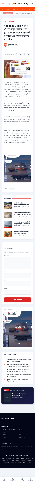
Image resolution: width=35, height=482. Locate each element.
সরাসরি (19, 462)
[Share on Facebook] (16, 54)
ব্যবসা (4, 460)
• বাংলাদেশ (3, 432)
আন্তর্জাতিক (18, 460)
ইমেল (5, 280)
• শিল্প (19, 429)
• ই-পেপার (3, 437)
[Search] (32, 3)
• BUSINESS (5, 434)
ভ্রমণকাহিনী (6, 462)
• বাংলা (19, 432)
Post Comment (17, 299)
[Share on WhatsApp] (24, 54)
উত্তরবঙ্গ (29, 9)
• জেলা (19, 434)
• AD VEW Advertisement (8, 429)
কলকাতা (23, 9)
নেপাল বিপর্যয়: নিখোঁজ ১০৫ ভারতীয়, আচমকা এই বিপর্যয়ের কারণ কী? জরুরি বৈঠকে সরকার (21, 204)
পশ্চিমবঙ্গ (18, 9)
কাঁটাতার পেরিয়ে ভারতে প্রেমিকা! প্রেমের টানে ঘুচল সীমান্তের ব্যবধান (17, 380)
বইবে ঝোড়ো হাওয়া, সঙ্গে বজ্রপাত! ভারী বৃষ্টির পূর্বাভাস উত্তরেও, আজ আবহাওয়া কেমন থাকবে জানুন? (22, 223)
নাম (5, 272)
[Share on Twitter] (20, 54)
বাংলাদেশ (23, 460)
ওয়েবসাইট (6, 288)
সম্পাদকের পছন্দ (13, 462)
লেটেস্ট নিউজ (8, 9)
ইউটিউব (24, 462)
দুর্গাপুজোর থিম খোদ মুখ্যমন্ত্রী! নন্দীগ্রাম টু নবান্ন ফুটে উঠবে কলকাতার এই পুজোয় (19, 375)
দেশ (14, 9)
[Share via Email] (28, 54)
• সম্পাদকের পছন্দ (21, 437)
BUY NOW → (15, 401)
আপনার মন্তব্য (7, 255)
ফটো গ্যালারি (29, 460)
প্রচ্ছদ (2, 9)
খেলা (13, 460)
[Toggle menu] (2, 3)
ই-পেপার (29, 462)
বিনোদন (8, 460)
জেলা (34, 9)
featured (12, 188)
